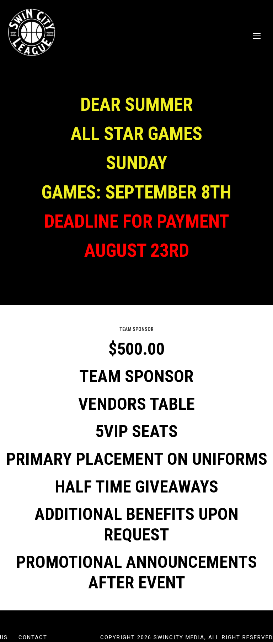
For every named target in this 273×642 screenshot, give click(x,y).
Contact (32, 637)
